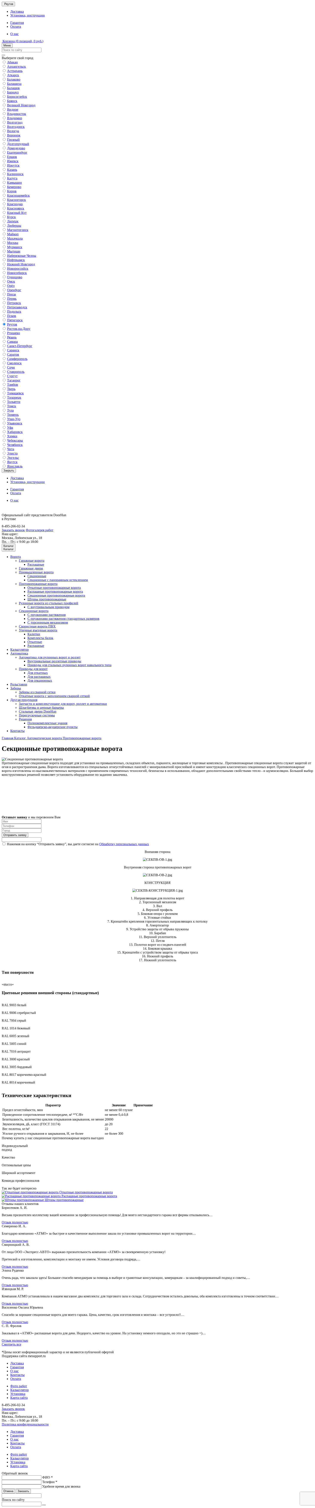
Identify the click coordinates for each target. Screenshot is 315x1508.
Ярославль (14, 466)
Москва (12, 243)
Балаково (13, 79)
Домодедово (16, 148)
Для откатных (37, 673)
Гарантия (17, 22)
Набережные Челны (21, 255)
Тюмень (13, 414)
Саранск (13, 350)
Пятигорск (15, 320)
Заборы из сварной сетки (37, 692)
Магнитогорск (17, 230)
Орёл (11, 286)
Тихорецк (14, 397)
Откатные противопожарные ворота (54, 587)
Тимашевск (15, 393)
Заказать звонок (13, 530)
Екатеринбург (17, 152)
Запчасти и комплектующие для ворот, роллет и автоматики (63, 704)
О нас (14, 34)
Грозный (13, 139)
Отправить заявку (15, 835)
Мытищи (13, 251)
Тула (10, 410)
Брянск (12, 101)
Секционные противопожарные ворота (56, 595)
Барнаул (13, 92)
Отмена (8, 1491)
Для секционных (39, 680)
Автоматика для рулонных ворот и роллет (50, 657)
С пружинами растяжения (46, 615)
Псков (11, 316)
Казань (12, 169)
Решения (25, 719)
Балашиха (14, 84)
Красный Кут (17, 212)
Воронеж (13, 135)
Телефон (49, 1482)
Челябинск (15, 445)
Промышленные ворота (36, 572)
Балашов (13, 88)
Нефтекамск (16, 260)
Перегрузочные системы (37, 715)
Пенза (11, 294)
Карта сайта (19, 1397)
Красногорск (16, 200)
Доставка (17, 11)
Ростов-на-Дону (18, 329)
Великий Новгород (21, 105)
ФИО (47, 1477)
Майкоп (13, 234)
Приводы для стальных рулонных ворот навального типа (69, 665)
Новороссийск (17, 268)
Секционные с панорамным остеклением (57, 580)
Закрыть (8, 470)
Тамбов (12, 384)
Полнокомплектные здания (47, 723)
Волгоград (14, 122)
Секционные (36, 576)
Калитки (33, 634)
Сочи (11, 367)
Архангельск (16, 66)
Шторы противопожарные (46, 599)
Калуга (12, 178)
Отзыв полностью (15, 1222)
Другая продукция (23, 700)
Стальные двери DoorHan (37, 711)
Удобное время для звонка (61, 1486)
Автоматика (19, 653)
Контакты (17, 731)
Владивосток (16, 114)
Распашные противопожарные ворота (55, 591)
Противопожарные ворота (38, 584)
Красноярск (15, 208)
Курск (11, 217)
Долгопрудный (18, 144)
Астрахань (14, 71)
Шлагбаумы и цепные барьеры (41, 707)
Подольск (14, 311)
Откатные (34, 642)
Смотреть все (11, 1344)
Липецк (12, 221)
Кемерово (14, 187)
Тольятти (13, 402)
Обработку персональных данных (124, 844)
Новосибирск (17, 273)
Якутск (12, 462)
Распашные (35, 564)
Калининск (15, 174)
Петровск (14, 303)
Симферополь (17, 359)
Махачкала (15, 238)
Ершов (12, 157)
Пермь (11, 298)
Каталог (20, 738)
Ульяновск (14, 423)
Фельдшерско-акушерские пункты (52, 727)
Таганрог (14, 380)
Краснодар (15, 204)
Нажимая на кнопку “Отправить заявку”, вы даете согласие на (78, 844)
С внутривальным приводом (48, 607)
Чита (10, 449)
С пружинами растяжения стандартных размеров (63, 618)
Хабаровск (15, 432)
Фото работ (18, 1386)
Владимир (14, 118)
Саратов (13, 354)
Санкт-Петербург (19, 346)
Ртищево (13, 333)
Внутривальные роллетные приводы (54, 661)
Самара (12, 341)
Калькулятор (19, 649)
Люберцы (14, 225)
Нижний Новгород (21, 264)
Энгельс (13, 457)
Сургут (12, 376)
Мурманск (14, 247)
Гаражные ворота (31, 560)
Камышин (14, 182)
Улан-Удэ (13, 419)
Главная (8, 738)
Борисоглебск (17, 96)
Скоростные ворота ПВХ (37, 626)
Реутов (12, 324)
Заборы (15, 688)
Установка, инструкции (27, 15)
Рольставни (18, 684)
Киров (11, 191)
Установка (17, 1394)
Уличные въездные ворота (38, 630)
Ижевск (12, 161)
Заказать (23, 1491)
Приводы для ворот (33, 669)
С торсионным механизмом (47, 622)
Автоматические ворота (45, 738)
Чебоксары (15, 440)
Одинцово (14, 277)
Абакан (12, 62)
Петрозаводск (17, 307)
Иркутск (13, 165)
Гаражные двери (31, 568)
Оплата (15, 26)
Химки (12, 436)
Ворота (15, 557)
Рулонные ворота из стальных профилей (48, 603)
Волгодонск (16, 127)
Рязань (11, 337)
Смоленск (14, 363)
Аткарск (13, 75)
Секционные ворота (33, 611)
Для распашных (39, 676)
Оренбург (14, 290)
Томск (11, 406)
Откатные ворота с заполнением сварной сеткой (54, 696)
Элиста (12, 453)
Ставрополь (15, 372)
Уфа (10, 427)
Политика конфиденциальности (25, 1424)
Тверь (11, 389)
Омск (11, 281)
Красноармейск (18, 195)
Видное (12, 109)
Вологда (13, 131)
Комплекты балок (40, 638)
